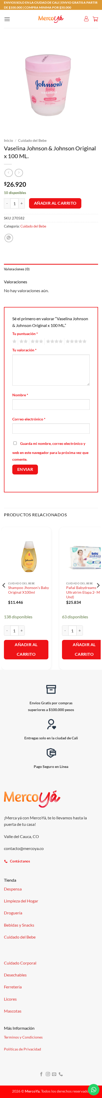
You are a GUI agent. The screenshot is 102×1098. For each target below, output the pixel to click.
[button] (7, 19)
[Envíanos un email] (54, 1074)
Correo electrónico (29, 419)
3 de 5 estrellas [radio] (36, 341)
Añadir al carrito (55, 203)
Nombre (20, 395)
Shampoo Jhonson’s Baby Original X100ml (28, 590)
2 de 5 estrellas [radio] (23, 341)
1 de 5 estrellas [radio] (13, 341)
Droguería (13, 912)
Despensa (13, 888)
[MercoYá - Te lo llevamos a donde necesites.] (51, 19)
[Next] (98, 596)
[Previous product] (19, 173)
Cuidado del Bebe (32, 140)
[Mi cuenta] (86, 19)
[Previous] (4, 596)
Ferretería (13, 986)
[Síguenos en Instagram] (48, 1074)
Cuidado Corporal (20, 962)
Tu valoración (24, 350)
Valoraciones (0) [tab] (17, 269)
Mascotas (12, 1010)
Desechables (15, 974)
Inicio (8, 140)
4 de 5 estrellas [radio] (53, 341)
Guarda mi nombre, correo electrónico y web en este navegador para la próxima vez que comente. (50, 451)
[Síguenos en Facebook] (41, 1074)
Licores (10, 998)
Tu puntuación (25, 333)
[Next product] (8, 173)
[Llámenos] (61, 1074)
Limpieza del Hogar (21, 900)
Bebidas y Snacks (19, 924)
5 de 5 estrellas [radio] (75, 341)
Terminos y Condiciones (23, 1037)
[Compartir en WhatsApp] (8, 238)
